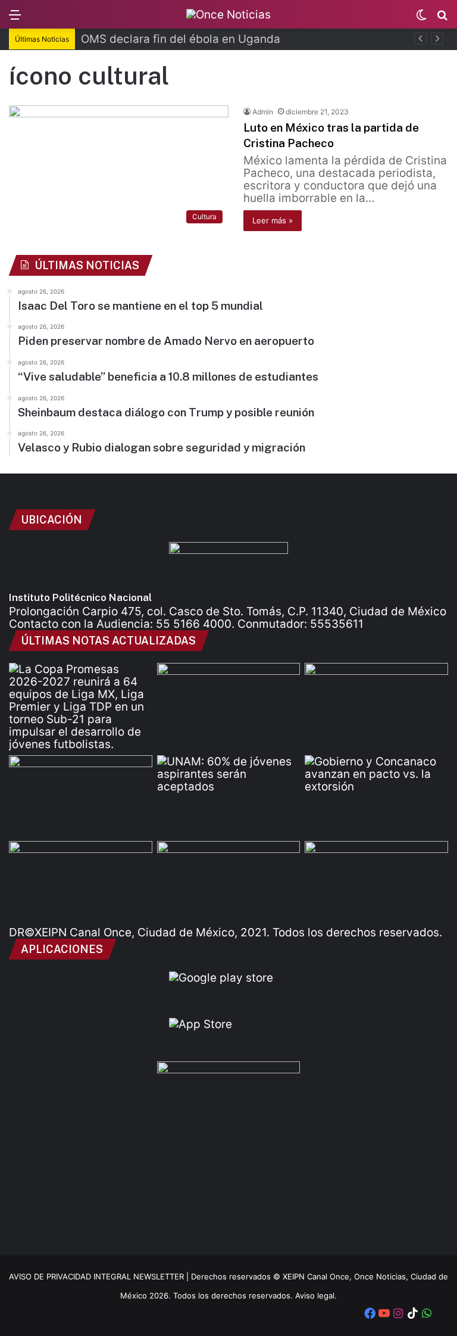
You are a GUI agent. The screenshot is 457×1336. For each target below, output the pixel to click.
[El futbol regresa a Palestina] (376, 881)
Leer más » (272, 220)
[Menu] (15, 18)
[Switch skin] (421, 18)
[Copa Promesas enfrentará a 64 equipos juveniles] (80, 706)
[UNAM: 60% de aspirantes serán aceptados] (229, 795)
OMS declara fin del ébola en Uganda (180, 39)
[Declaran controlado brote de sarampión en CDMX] (80, 795)
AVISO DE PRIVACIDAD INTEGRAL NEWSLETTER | (100, 1276)
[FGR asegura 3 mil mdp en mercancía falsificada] (80, 881)
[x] (441, 1314)
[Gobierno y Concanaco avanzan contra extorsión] (376, 795)
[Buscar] (442, 18)
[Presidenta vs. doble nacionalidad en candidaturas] (229, 881)
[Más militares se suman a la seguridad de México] (376, 703)
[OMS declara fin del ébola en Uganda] (229, 703)
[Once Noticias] (228, 14)
